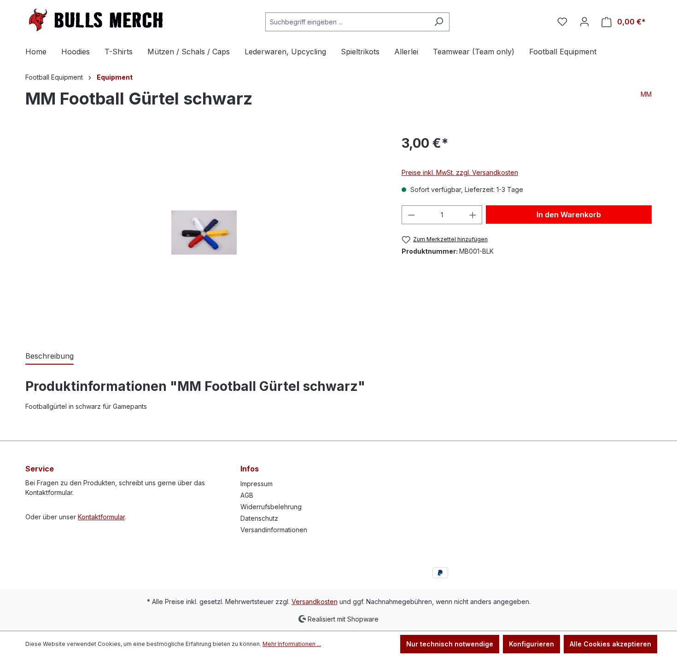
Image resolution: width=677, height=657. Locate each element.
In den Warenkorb (569, 214)
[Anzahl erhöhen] (473, 214)
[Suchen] (438, 21)
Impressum (256, 484)
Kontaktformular (101, 517)
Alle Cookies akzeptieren (610, 644)
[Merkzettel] (562, 21)
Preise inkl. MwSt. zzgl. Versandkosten (460, 172)
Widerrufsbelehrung (271, 507)
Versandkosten (315, 601)
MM (646, 94)
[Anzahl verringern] (411, 214)
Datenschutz (259, 518)
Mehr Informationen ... (292, 643)
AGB (246, 495)
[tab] (49, 356)
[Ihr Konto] (584, 21)
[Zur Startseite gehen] (94, 19)
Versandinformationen (273, 530)
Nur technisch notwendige (449, 644)
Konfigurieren (531, 644)
